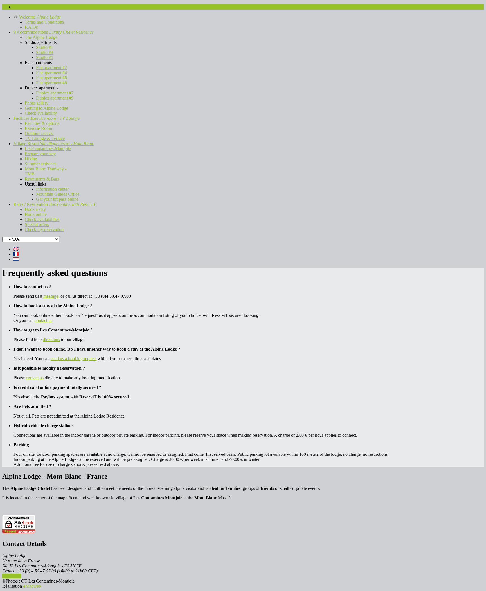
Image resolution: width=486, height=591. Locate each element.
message (50, 296)
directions (51, 339)
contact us (43, 320)
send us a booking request (73, 358)
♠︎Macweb (32, 586)
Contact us (11, 576)
